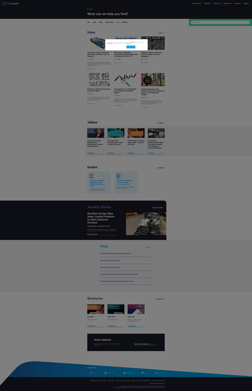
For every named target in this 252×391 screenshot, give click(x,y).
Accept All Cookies (130, 46)
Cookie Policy (133, 42)
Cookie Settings (110, 43)
